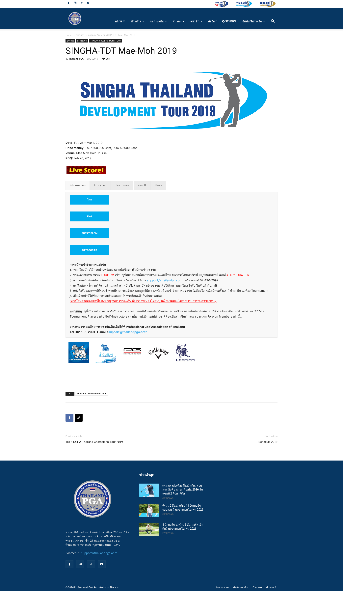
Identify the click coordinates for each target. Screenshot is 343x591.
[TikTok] (82, 3)
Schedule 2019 (267, 442)
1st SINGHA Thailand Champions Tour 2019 (94, 442)
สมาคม (177, 21)
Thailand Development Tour (91, 393)
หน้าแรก (120, 21)
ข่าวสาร (136, 21)
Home (69, 35)
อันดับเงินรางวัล (252, 21)
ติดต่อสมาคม (222, 587)
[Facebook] (68, 3)
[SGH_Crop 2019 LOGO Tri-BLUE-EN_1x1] (78, 352)
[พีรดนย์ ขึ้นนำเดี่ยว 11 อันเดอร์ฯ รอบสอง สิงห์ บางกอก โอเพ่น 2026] (149, 510)
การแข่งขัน (157, 21)
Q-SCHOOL (229, 21)
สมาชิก (194, 21)
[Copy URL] (79, 418)
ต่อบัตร (212, 21)
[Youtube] (88, 3)
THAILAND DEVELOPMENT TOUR (105, 40)
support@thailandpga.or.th (165, 280)
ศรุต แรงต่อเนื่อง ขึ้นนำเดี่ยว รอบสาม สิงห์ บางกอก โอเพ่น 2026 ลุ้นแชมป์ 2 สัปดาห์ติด (182, 489)
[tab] (78, 185)
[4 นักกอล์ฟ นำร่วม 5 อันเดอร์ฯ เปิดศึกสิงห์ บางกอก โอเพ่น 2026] (149, 529)
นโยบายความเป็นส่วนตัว (264, 587)
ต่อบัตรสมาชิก (240, 587)
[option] (78, 354)
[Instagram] (75, 3)
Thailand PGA (76, 58)
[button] (272, 21)
